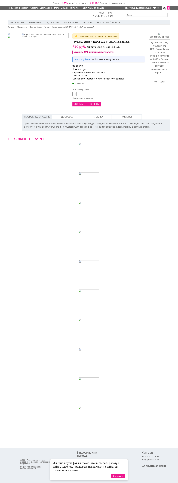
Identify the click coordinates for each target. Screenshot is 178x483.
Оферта (34, 7)
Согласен (118, 476)
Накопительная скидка (92, 7)
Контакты (74, 7)
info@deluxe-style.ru (152, 459)
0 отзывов (159, 81)
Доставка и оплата (49, 7)
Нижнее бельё (35, 27)
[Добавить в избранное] (141, 36)
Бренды (87, 22)
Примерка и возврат (18, 7)
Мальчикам (71, 22)
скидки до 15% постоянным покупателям (93, 52)
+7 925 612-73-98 (102, 16)
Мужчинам (35, 22)
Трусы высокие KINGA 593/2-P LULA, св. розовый (73, 27)
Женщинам (17, 22)
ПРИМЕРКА (97, 116)
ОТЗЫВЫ (127, 116)
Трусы (47, 27)
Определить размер (82, 98)
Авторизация (144, 7)
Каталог (11, 27)
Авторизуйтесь (82, 59)
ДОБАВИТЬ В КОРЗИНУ (86, 104)
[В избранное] (96, 169)
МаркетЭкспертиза (28, 468)
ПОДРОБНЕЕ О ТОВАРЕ (37, 116)
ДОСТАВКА (67, 116)
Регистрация (130, 7)
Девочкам (53, 22)
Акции (64, 7)
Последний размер (108, 22)
